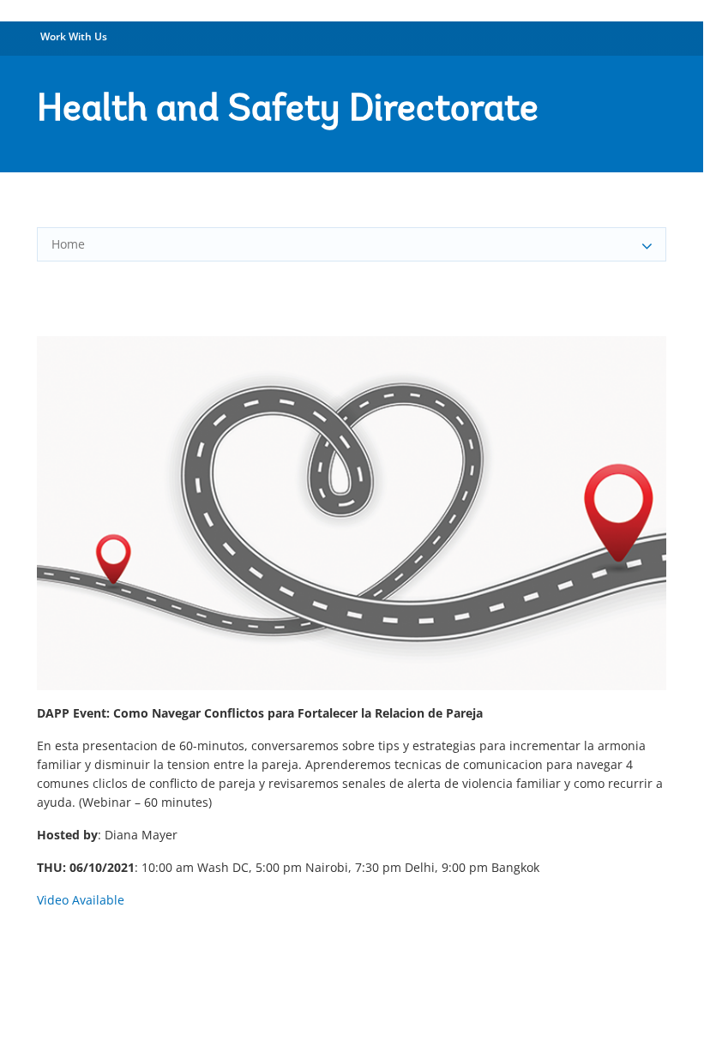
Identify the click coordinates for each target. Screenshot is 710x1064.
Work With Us (73, 36)
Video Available (80, 900)
